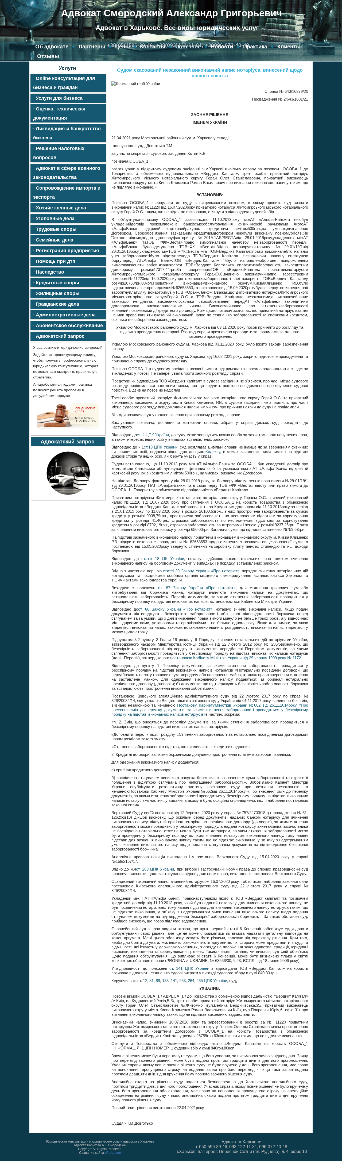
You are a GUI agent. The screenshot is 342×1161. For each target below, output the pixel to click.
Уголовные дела (55, 218)
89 (158, 980)
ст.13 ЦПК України (160, 447)
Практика (255, 46)
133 (165, 980)
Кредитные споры (57, 282)
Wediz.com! (113, 1153)
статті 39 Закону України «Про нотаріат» (201, 571)
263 (182, 980)
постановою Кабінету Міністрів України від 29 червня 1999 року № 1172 (235, 658)
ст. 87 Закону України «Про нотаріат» (197, 587)
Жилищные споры (57, 293)
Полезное (188, 46)
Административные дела (66, 314)
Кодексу (212, 451)
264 (191, 980)
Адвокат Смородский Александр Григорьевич (171, 12)
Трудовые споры (56, 229)
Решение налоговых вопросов (58, 153)
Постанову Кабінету (196, 705)
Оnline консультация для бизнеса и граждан (64, 83)
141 (174, 980)
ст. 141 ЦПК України (189, 968)
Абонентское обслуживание (69, 325)
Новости (222, 46)
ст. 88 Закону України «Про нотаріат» (175, 609)
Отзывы (48, 56)
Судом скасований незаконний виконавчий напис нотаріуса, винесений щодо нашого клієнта (210, 72)
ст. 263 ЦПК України (155, 869)
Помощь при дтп (55, 261)
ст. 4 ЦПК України (153, 434)
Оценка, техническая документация (59, 113)
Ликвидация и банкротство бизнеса (67, 133)
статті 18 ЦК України (162, 558)
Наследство (50, 272)
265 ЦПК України (211, 980)
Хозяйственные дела (61, 207)
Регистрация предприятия (67, 250)
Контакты (152, 46)
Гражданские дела (57, 304)
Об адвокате (51, 46)
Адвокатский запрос (60, 336)
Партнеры (92, 46)
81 (151, 980)
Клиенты (289, 46)
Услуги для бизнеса (59, 98)
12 (145, 980)
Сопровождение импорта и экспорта (66, 192)
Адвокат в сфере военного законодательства (66, 173)
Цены (122, 46)
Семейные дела (54, 240)
